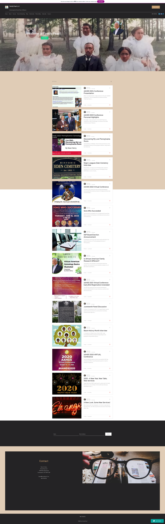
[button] (111, 81)
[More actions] (110, 88)
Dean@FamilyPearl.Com (44, 476)
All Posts (54, 81)
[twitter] (163, 14)
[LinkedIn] (159, 14)
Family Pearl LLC (14, 6)
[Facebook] (161, 14)
